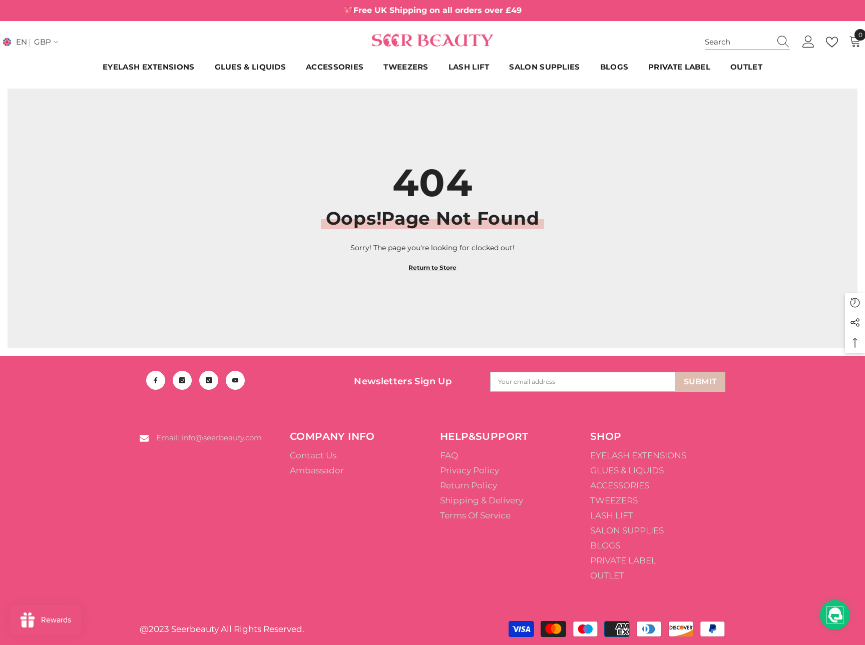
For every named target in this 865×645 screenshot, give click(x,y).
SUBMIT (700, 381)
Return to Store (432, 267)
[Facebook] (155, 380)
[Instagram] (182, 380)
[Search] (747, 42)
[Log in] (808, 42)
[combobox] (738, 42)
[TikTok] (208, 380)
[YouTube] (235, 380)
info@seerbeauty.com (221, 437)
